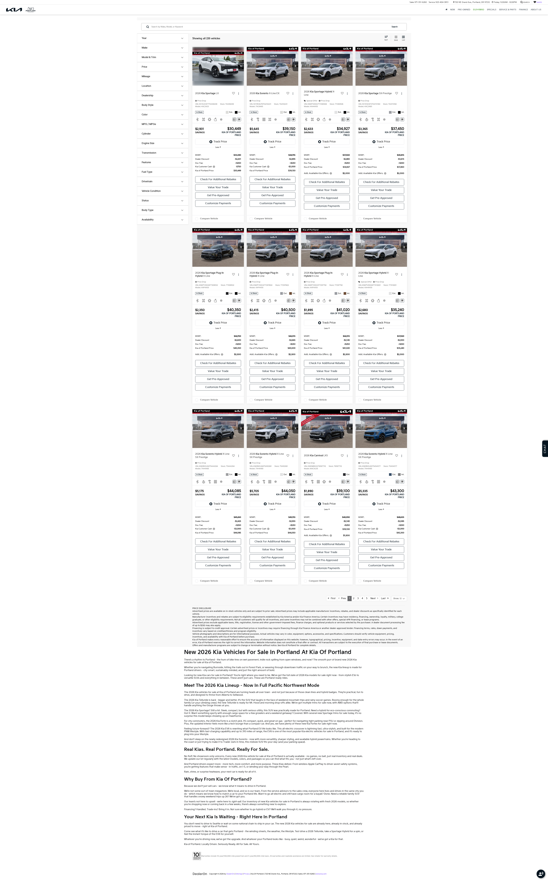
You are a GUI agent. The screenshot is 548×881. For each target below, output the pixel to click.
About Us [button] (536, 9)
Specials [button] (491, 9)
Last (384, 598)
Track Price (220, 141)
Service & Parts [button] (507, 9)
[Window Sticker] (239, 119)
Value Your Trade (218, 187)
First (332, 598)
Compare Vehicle (209, 218)
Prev (342, 598)
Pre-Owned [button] (464, 9)
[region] (218, 163)
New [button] (452, 9)
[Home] (446, 10)
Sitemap (239, 874)
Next (373, 598)
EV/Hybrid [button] (478, 9)
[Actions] (238, 93)
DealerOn (230, 874)
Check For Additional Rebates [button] (218, 179)
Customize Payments (218, 203)
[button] (241, 66)
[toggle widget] (541, 874)
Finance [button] (523, 9)
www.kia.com (321, 874)
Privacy (247, 874)
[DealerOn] (200, 874)
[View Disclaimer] (221, 119)
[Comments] (234, 119)
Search (395, 27)
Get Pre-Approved (218, 195)
